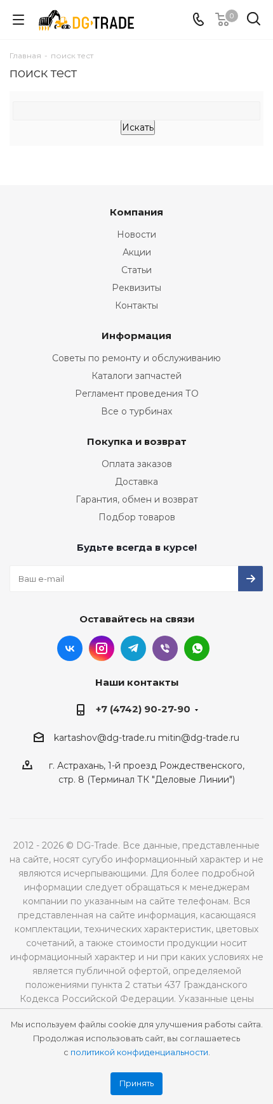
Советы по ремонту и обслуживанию (136, 358)
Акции (137, 252)
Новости (136, 234)
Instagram (101, 648)
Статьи (136, 270)
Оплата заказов (137, 464)
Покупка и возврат (137, 441)
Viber (165, 648)
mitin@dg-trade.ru (198, 737)
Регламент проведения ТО (137, 393)
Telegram (133, 648)
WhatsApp (197, 648)
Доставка (136, 481)
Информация (136, 336)
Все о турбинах (136, 411)
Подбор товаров (136, 517)
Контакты (136, 305)
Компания (136, 212)
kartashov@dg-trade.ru (105, 737)
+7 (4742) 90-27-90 (143, 709)
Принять (136, 1083)
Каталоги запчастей (136, 376)
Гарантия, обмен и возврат (137, 499)
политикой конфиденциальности (139, 1052)
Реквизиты (136, 287)
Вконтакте (70, 648)
